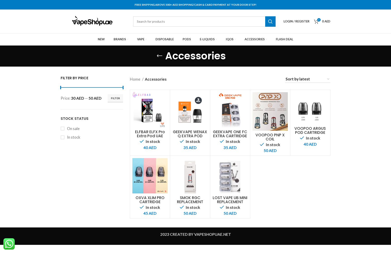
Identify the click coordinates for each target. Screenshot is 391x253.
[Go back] (159, 55)
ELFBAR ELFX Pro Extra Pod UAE (150, 134)
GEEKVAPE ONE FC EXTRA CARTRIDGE (230, 134)
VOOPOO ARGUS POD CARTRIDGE (310, 130)
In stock (73, 137)
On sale (73, 128)
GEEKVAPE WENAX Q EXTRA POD (190, 134)
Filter (115, 98)
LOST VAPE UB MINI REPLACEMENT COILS (230, 202)
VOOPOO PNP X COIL (270, 137)
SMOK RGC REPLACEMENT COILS (190, 202)
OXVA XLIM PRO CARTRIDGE (150, 200)
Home (135, 79)
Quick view (164, 99)
